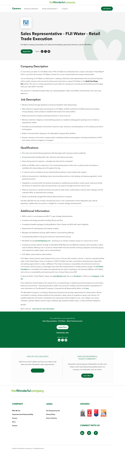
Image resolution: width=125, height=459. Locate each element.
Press (14, 422)
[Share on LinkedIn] (42, 51)
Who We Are (16, 410)
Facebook (77, 276)
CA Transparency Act (53, 410)
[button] (50, 8)
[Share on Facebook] (45, 51)
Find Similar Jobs (62, 333)
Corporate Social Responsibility (22, 414)
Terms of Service (51, 418)
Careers (16, 8)
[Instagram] (89, 434)
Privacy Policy (50, 414)
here (87, 288)
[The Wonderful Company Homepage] (62, 3)
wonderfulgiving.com (42, 241)
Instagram (95, 276)
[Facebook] (96, 434)
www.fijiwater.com (59, 276)
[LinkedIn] (82, 434)
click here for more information (43, 309)
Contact (14, 425)
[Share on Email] (49, 51)
